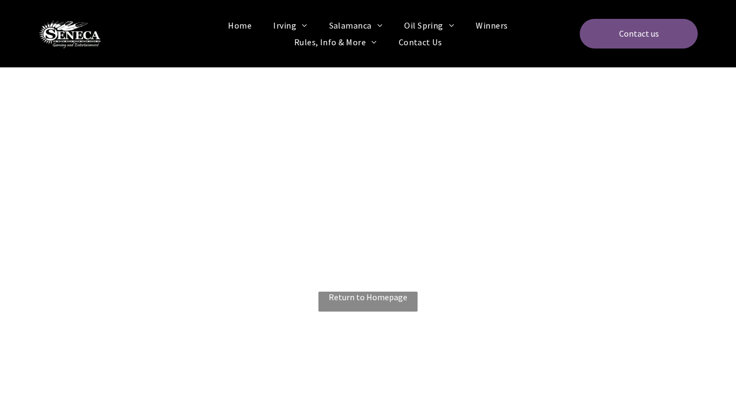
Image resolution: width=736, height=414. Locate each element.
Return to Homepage (368, 297)
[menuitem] (239, 25)
